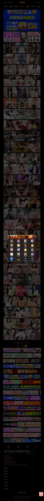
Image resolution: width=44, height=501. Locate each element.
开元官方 (25, 251)
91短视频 (32, 260)
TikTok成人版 (25, 260)
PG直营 (32, 251)
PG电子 (12, 251)
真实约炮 (18, 242)
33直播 (12, 256)
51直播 (19, 256)
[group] (41, 494)
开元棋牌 (25, 247)
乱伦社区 (11, 260)
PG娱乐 (18, 251)
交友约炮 (11, 242)
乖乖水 (32, 242)
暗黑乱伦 (25, 256)
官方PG (18, 247)
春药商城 (25, 242)
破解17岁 (32, 256)
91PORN (18, 260)
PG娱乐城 (11, 247)
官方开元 (32, 247)
